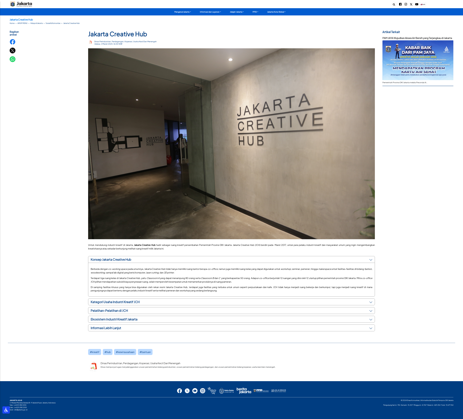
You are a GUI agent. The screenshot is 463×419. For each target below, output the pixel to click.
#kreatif (94, 351)
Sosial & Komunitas (53, 23)
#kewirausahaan (125, 351)
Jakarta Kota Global (275, 12)
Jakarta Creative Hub (71, 23)
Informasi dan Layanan (210, 12)
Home (12, 23)
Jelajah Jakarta (236, 12)
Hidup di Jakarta (36, 23)
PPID (255, 12)
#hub (108, 351)
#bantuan (145, 351)
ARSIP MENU (22, 23)
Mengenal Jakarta (182, 12)
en (424, 4)
